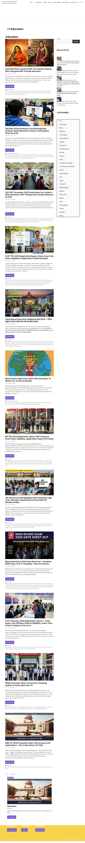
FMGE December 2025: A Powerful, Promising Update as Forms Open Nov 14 (26, 684)
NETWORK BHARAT (9, 2)
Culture (45, 2)
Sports (50, 2)
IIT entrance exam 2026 (21, 524)
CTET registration (9, 648)
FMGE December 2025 (12, 707)
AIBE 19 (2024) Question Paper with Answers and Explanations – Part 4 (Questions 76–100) (27, 744)
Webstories (65, 2)
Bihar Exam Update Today (30, 585)
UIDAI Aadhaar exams (30, 158)
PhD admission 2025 (9, 220)
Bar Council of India (26, 767)
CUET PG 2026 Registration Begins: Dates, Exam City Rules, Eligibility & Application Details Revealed (29, 257)
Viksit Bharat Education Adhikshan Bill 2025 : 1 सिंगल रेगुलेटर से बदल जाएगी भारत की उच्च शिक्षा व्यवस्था (28, 320)
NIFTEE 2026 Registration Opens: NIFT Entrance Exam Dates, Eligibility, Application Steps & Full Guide (29, 437)
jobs (60, 177)
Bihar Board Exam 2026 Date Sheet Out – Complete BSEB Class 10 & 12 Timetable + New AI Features (28, 562)
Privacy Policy (66, 839)
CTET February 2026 (47, 647)
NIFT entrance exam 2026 (22, 462)
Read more (9, 86)
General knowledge (66, 163)
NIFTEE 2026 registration (22, 463)
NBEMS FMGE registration (41, 708)
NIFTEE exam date (41, 463)
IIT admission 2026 (11, 524)
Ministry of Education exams (31, 156)
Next (15, 774)
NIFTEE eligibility (33, 463)
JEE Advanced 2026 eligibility (14, 525)
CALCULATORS (73, 2)
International (63, 173)
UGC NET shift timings (18, 221)
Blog (31, 2)
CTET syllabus (17, 648)
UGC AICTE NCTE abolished (29, 344)
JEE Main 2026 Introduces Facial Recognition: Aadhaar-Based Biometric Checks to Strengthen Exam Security (27, 130)
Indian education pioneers (25, 91)
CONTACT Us (11, 830)
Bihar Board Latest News (42, 583)
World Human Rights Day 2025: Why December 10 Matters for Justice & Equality (28, 379)
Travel (61, 208)
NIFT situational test (40, 462)
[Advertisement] (42, 14)
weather (62, 212)
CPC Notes (48, 767)
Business (62, 131)
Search (58, 38)
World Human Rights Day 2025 (34, 404)
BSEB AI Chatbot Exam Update (29, 586)
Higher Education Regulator (19, 343)
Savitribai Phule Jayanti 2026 (29, 92)
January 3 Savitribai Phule (37, 91)
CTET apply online (22, 647)
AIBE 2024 (13, 767)
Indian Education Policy (30, 343)
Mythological (64, 187)
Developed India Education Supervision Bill (31, 341)
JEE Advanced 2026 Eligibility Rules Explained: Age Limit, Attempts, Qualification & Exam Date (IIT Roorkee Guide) (28, 500)
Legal (15, 401)
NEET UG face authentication (44, 156)
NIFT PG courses (31, 462)
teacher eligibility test (30, 648)
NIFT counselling (12, 462)
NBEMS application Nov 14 (28, 708)
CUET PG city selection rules (36, 280)
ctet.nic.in (23, 648)
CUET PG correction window (16, 281)
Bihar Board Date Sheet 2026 (29, 583)
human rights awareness (46, 402)
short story (63, 194)
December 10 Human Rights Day (14, 402)
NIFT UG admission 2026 (10, 463)
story (61, 201)
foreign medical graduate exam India (13, 708)
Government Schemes (67, 166)
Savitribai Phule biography (16, 92)
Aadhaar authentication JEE (13, 154)
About (24, 830)
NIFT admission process (38, 460)
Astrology (62, 124)
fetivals (61, 152)
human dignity (37, 402)
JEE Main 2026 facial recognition (40, 154)
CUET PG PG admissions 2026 (38, 283)
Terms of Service (74, 839)
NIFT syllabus (48, 462)
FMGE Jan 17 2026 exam (46, 707)
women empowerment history (20, 94)
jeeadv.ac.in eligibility (30, 527)
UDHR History (23, 404)
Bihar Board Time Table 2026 (17, 585)
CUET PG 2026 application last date (22, 280)
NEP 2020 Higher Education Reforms (44, 343)
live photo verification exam (18, 156)
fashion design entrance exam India (15, 460)
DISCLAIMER (40, 830)
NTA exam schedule (42, 218)
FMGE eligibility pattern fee (23, 707)
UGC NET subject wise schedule (31, 221)
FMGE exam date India (35, 707)
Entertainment (57, 2)
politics (61, 191)
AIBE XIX (18, 767)
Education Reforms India (47, 341)
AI (60, 121)
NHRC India (17, 404)
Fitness (61, 156)
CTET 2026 (15, 647)
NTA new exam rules (19, 158)
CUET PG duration (27, 281)
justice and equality (9, 404)
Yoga (61, 215)
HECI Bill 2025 (8, 343)
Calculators (63, 135)
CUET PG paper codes (26, 283)
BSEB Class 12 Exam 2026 (18, 588)
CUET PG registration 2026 (16, 285)
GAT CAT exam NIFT (27, 460)
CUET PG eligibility (36, 281)
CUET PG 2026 (10, 280)
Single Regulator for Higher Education (13, 344)
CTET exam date (38, 647)
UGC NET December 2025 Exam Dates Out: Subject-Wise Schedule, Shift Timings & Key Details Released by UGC (29, 194)
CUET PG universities (27, 285)
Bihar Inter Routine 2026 (41, 585)
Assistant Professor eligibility (13, 218)
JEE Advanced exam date (40, 525)
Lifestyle (62, 184)
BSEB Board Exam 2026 (42, 586)
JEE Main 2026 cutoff (19, 527)
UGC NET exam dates (45, 220)
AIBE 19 (9, 767)
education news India (25, 218)
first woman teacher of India (13, 91)
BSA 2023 (33, 767)
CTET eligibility (30, 647)
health (61, 170)
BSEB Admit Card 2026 (17, 586)
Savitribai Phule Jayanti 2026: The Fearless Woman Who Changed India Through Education (28, 70)
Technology (38, 2)
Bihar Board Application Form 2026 (15, 583)
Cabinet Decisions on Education (14, 341)
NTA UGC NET (50, 218)
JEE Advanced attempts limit (28, 525)
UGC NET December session (33, 220)
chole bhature (64, 138)
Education (12, 89)
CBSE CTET (9, 647)
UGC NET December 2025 (20, 220)
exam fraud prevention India (26, 154)
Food (61, 159)
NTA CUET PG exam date (38, 285)
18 (11, 774)
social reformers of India (41, 92)
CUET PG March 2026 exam (14, 283)
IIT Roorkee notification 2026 (33, 524)
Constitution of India (40, 767)
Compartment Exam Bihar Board (31, 588)
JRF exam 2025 (33, 218)
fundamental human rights (27, 402)
